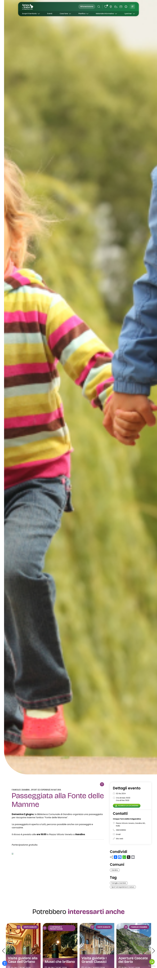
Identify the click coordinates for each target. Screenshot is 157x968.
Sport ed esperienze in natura (46, 789)
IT (133, 6)
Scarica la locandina (128, 805)
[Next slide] (153, 950)
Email (118, 834)
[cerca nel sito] (99, 7)
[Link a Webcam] (111, 7)
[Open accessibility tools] (4, 963)
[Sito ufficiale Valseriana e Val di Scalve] (27, 7)
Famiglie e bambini (20, 789)
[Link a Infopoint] (126, 7)
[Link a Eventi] (121, 7)
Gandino (115, 870)
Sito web (119, 838)
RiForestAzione (86, 6)
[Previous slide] (3, 950)
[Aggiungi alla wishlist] (102, 784)
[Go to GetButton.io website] (151, 966)
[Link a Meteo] (116, 7)
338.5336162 (121, 830)
